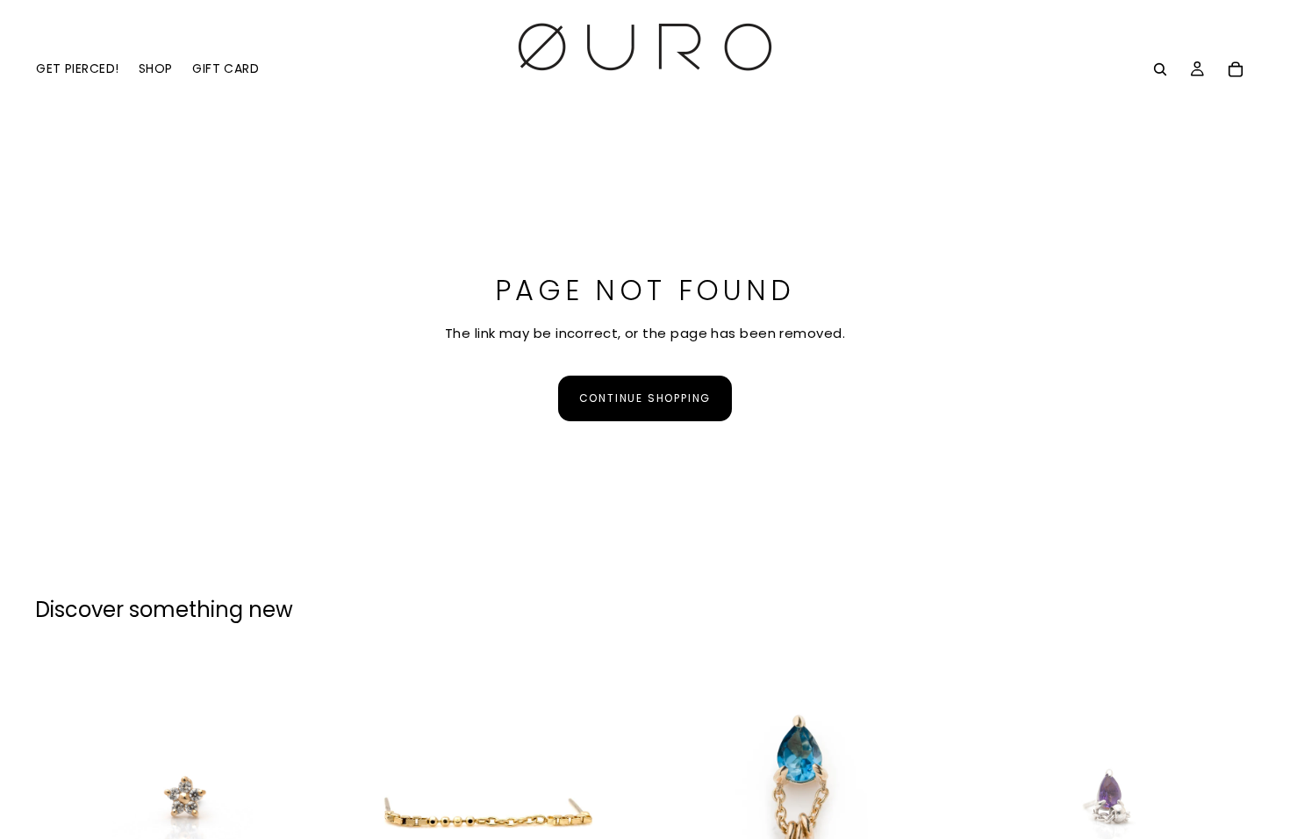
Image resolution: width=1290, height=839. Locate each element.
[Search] (1160, 69)
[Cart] (1235, 69)
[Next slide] (306, 801)
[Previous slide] (61, 801)
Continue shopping (645, 398)
